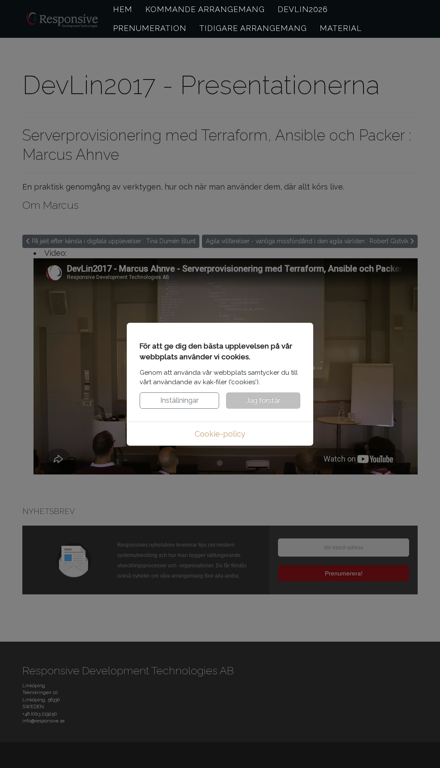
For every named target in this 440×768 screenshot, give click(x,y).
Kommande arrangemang (205, 9)
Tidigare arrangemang (253, 28)
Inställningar (179, 400)
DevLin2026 (303, 9)
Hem (122, 9)
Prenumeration (149, 28)
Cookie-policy (220, 433)
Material (341, 28)
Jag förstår (263, 400)
